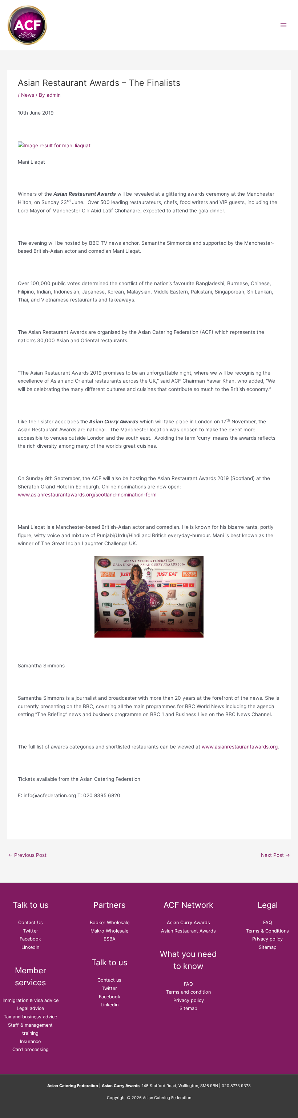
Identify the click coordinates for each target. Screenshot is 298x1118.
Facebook (30, 939)
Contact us (109, 980)
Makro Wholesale (109, 931)
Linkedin (30, 947)
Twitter (30, 931)
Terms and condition (188, 992)
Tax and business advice (30, 1016)
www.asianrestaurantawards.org (240, 747)
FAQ (188, 984)
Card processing (30, 1049)
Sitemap (188, 1008)
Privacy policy (188, 1000)
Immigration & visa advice (31, 1000)
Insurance (30, 1041)
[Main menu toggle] (283, 24)
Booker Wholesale (109, 922)
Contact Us (30, 922)
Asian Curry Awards (188, 922)
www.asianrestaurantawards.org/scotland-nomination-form (87, 495)
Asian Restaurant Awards (188, 931)
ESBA (110, 939)
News (27, 95)
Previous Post (27, 855)
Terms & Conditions (267, 931)
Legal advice (30, 1008)
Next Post (275, 855)
